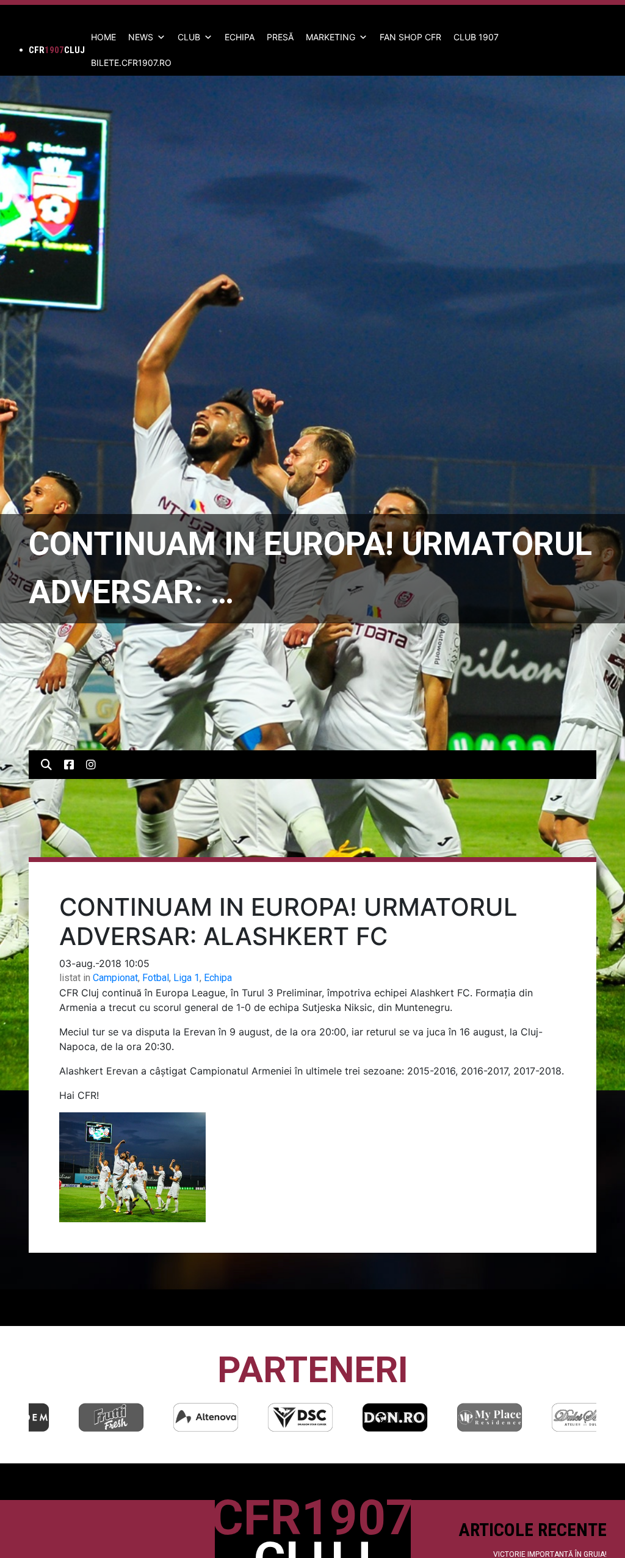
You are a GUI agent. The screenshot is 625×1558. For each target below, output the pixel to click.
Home (103, 37)
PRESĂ (280, 37)
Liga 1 (186, 978)
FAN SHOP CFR (410, 37)
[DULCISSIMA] (549, 1417)
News (140, 37)
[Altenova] (170, 1417)
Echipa (218, 978)
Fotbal (155, 978)
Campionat (115, 978)
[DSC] (265, 1417)
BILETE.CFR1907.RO (131, 62)
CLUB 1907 (476, 37)
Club (189, 37)
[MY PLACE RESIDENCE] (454, 1417)
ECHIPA (240, 37)
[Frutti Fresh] (76, 1417)
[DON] (360, 1417)
